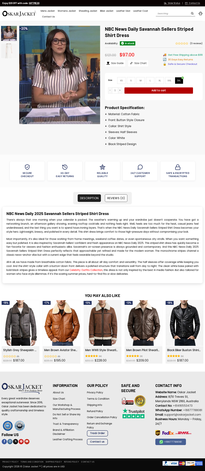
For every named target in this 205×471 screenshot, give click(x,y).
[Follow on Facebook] (4, 441)
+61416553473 (183, 406)
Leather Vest (123, 10)
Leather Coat (140, 10)
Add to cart (159, 90)
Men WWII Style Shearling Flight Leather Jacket (102, 350)
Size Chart (140, 63)
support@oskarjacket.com (182, 415)
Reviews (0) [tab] (116, 198)
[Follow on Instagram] (9, 441)
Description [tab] (89, 198)
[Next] (94, 75)
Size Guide (117, 63)
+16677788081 (192, 410)
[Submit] (192, 14)
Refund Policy (71, 462)
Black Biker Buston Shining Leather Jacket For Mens (184, 350)
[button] (200, 13)
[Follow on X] (15, 441)
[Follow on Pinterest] (21, 441)
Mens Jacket (48, 10)
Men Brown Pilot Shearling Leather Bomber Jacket (143, 350)
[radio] (121, 80)
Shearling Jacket (88, 10)
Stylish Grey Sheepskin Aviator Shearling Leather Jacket (20, 350)
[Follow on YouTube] (26, 441)
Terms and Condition (31, 462)
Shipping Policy (54, 462)
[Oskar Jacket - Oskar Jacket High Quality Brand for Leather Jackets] (19, 13)
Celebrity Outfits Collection (86, 270)
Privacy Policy (10, 462)
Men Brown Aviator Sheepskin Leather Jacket (61, 350)
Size (110, 80)
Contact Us (48, 16)
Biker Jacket (106, 10)
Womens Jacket (67, 10)
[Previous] (25, 75)
